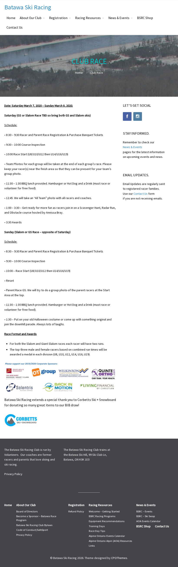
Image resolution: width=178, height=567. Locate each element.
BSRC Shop (145, 18)
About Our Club (30, 18)
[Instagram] (137, 116)
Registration (58, 18)
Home (11, 18)
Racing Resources (88, 18)
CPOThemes (119, 558)
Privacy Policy (13, 474)
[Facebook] (127, 116)
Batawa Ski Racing (27, 7)
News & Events (118, 18)
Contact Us (15, 27)
